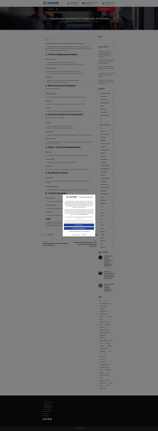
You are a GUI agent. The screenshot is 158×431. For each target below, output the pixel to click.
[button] (79, 228)
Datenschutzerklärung (84, 214)
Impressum (84, 234)
